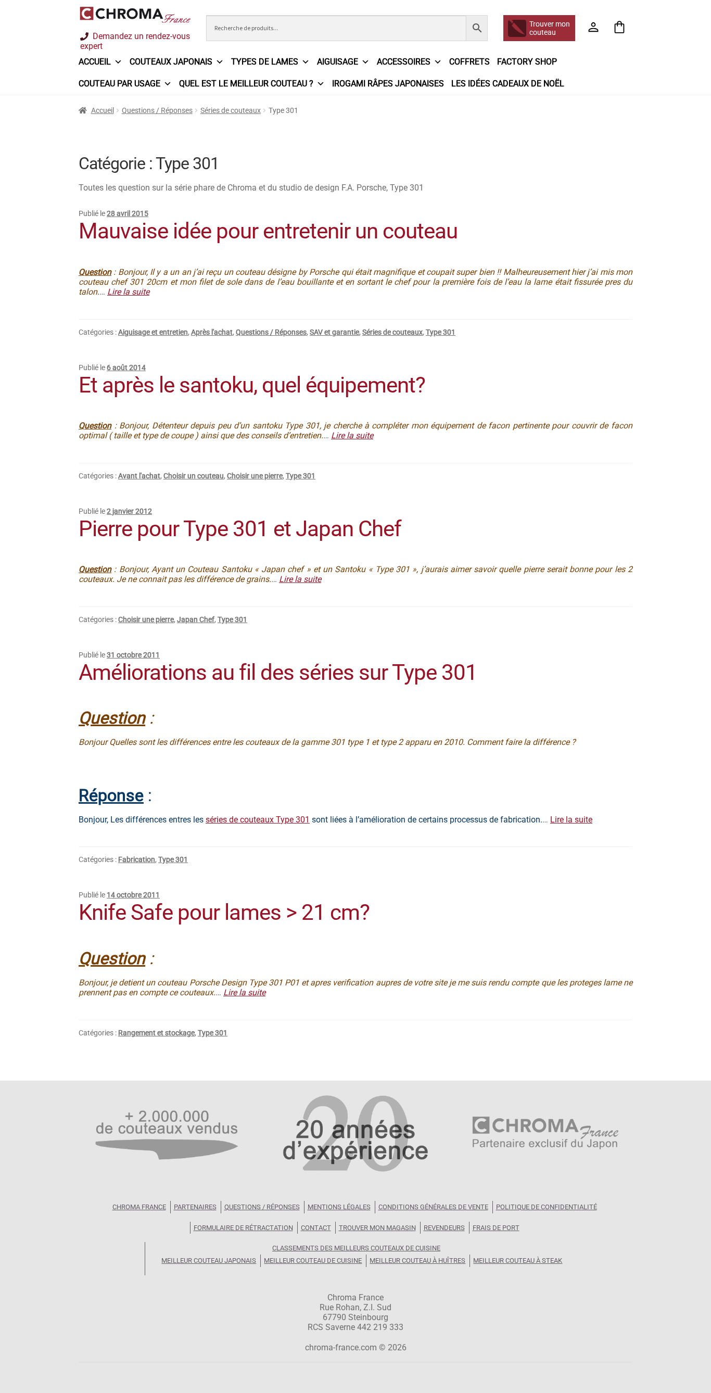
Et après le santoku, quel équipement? (252, 385)
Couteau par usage (119, 83)
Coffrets (469, 62)
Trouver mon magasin (377, 1228)
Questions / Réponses (157, 110)
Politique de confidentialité (546, 1207)
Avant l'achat (139, 476)
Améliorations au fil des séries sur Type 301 (278, 672)
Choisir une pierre (255, 476)
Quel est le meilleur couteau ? (246, 83)
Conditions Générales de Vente (433, 1207)
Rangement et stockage (156, 1033)
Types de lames (264, 62)
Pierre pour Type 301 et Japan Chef (240, 528)
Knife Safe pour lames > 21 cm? (224, 912)
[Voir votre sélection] (619, 28)
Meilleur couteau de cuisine (313, 1260)
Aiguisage (337, 62)
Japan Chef (195, 619)
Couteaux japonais (171, 62)
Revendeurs (444, 1228)
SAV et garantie (334, 332)
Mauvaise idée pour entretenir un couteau (268, 231)
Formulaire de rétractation (243, 1228)
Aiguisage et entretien (153, 332)
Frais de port (496, 1228)
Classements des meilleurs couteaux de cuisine (356, 1248)
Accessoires (403, 62)
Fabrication (136, 859)
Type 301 (440, 332)
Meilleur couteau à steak (517, 1260)
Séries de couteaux (230, 110)
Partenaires (195, 1207)
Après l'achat (212, 332)
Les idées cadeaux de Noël (507, 83)
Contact (316, 1228)
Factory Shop (527, 62)
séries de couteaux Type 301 (258, 820)
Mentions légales (339, 1207)
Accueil (95, 62)
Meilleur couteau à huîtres (417, 1260)
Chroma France (139, 1207)
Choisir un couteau (193, 476)
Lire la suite (128, 292)
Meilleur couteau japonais (208, 1260)
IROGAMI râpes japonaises (388, 83)
